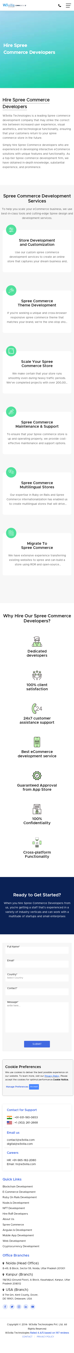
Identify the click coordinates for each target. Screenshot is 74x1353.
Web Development (14, 1241)
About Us (8, 1219)
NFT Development (14, 1208)
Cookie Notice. (61, 1080)
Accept (34, 1087)
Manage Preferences (17, 1087)
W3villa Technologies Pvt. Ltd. (46, 1324)
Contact (27, 1337)
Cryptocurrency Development (21, 1246)
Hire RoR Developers (15, 1214)
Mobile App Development (18, 1235)
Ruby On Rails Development (20, 1197)
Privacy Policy (52, 1076)
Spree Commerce (13, 1224)
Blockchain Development (18, 1186)
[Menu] (68, 6)
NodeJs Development (16, 1203)
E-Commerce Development (19, 1192)
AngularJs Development (17, 1230)
